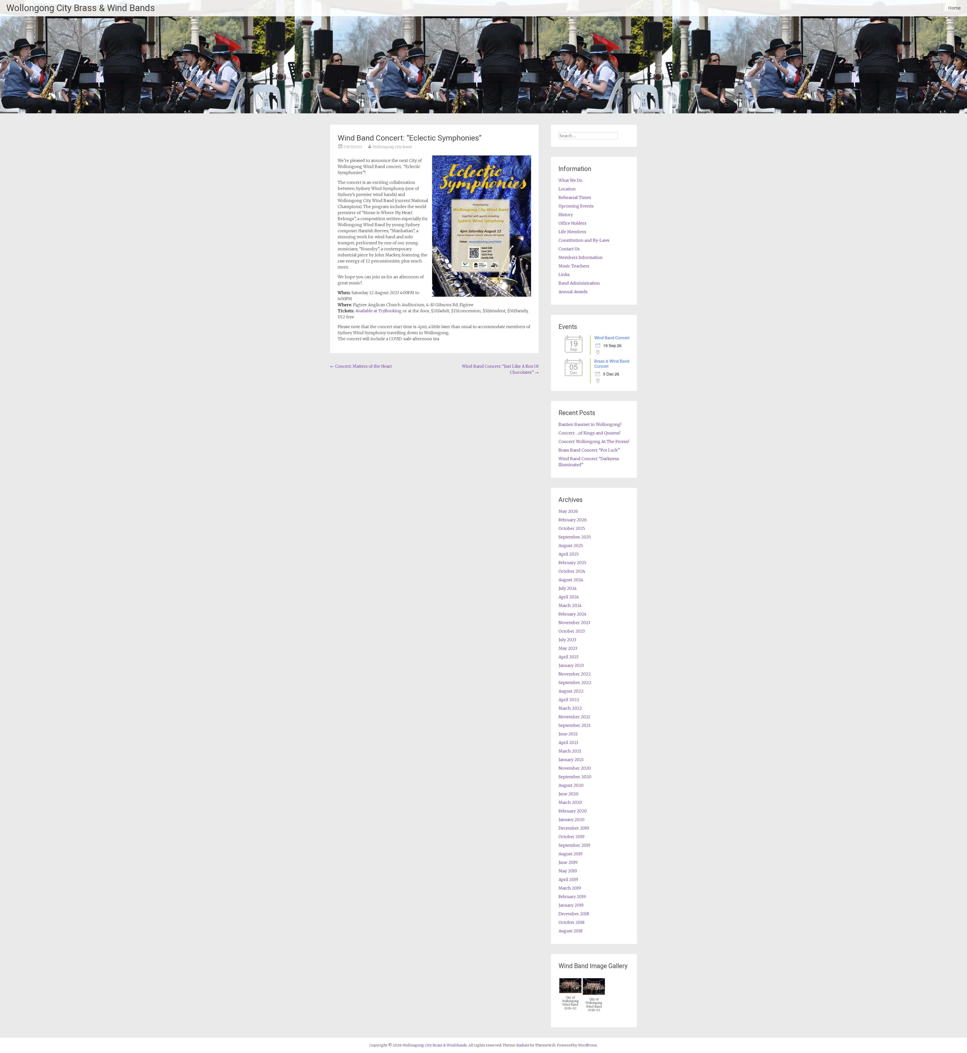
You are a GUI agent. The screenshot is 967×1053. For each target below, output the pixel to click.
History (566, 214)
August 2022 (571, 691)
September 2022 (575, 682)
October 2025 (572, 528)
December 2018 (574, 913)
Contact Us (569, 248)
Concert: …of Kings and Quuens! (589, 432)
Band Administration (579, 283)
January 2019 (571, 905)
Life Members (572, 231)
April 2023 (568, 656)
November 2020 (575, 768)
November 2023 (574, 622)
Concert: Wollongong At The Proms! (594, 441)
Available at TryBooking (378, 310)
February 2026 (573, 519)
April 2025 (569, 554)
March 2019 (570, 888)
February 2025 (572, 562)
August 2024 (571, 579)
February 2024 (572, 614)
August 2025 (571, 545)
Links (564, 274)
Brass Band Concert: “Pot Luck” (589, 450)
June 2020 (568, 793)
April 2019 (568, 879)
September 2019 (574, 845)
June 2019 (568, 862)
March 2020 (570, 802)
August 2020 (571, 785)
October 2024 (572, 571)
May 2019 (568, 870)
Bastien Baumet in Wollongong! (590, 424)
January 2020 (571, 819)
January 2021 (571, 759)
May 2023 (568, 648)
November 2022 (575, 673)
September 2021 (575, 725)
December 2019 (574, 828)
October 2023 (572, 631)
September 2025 (575, 536)
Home (954, 8)
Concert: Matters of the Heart (361, 366)
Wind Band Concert (611, 338)
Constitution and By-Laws (584, 240)
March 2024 (570, 605)
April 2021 (568, 742)
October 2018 (571, 922)
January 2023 (571, 665)
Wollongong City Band (391, 147)
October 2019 (571, 836)
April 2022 (569, 699)
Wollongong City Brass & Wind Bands (80, 8)
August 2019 (570, 853)
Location (567, 188)
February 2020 (573, 810)
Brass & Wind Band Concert (611, 363)
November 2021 (574, 716)
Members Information (581, 257)
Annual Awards (573, 291)
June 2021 (568, 733)
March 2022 (570, 708)
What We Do (570, 180)
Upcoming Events (576, 206)
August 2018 (570, 930)
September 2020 (575, 776)
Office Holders (572, 223)
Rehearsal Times (575, 197)
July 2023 (567, 639)
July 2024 (568, 588)
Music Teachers (574, 265)
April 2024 (569, 596)
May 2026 (568, 511)
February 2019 (572, 896)
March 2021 (570, 751)
